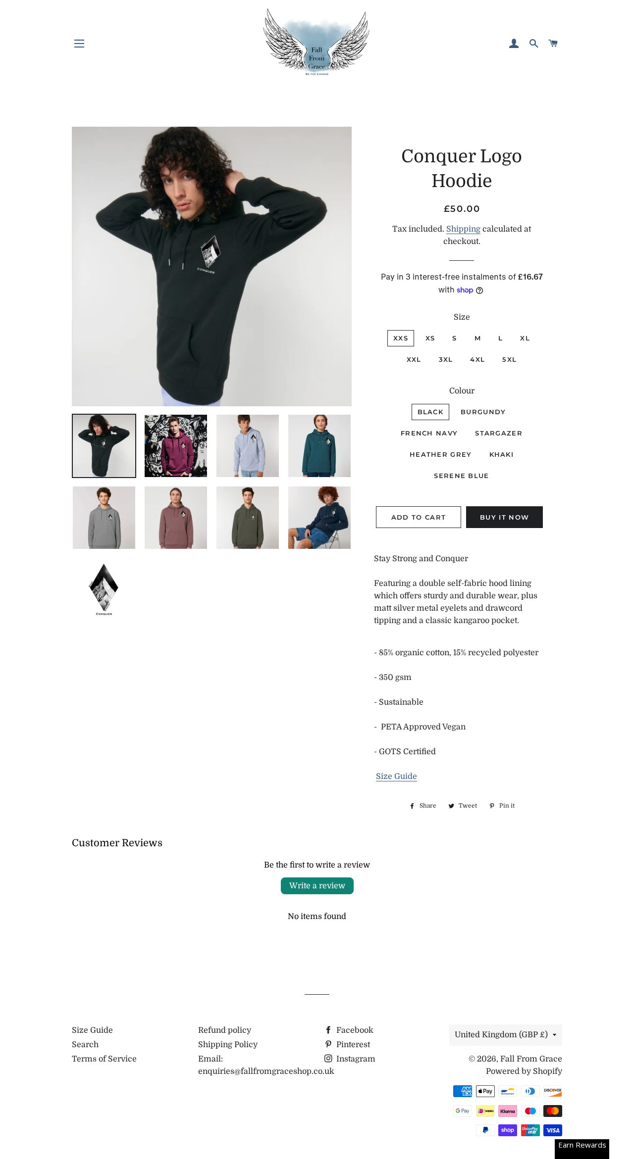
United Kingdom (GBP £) (501, 1034)
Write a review (317, 885)
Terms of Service (104, 1059)
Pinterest (352, 1044)
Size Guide (396, 776)
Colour (462, 390)
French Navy (429, 433)
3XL (446, 359)
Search (85, 1044)
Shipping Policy (228, 1044)
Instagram (354, 1059)
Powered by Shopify (524, 1071)
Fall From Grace (531, 1059)
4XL (477, 359)
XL (525, 338)
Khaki (501, 454)
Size (462, 317)
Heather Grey (441, 454)
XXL (414, 359)
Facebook (353, 1030)
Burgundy (483, 412)
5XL (509, 359)
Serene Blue (461, 476)
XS (430, 338)
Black (431, 412)
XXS (400, 338)
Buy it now (504, 517)
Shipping (463, 229)
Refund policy (224, 1030)
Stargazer (499, 433)
